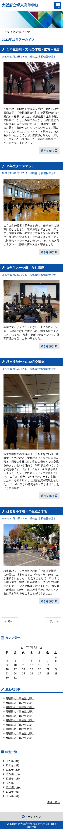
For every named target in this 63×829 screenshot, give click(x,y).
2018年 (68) (12, 791)
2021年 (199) (13, 778)
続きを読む (47, 150)
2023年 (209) (13, 769)
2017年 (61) (12, 796)
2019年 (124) (13, 787)
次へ (52, 621)
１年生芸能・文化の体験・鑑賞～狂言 (33, 49)
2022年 (17, 31)
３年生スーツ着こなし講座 (25, 267)
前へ (10, 621)
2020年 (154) (13, 782)
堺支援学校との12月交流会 (25, 362)
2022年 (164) (13, 774)
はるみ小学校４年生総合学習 (26, 511)
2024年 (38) (12, 765)
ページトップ (33, 816)
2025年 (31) (12, 761)
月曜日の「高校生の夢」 (20, 698)
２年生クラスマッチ (20, 166)
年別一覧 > (53, 802)
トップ (6, 31)
